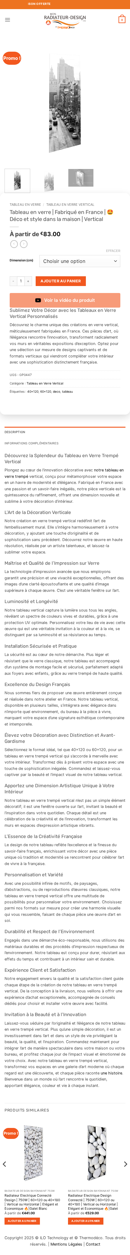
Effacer (113, 251)
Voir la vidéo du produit (69, 300)
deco (56, 391)
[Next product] (14, 244)
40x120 (32, 391)
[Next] (115, 103)
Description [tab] (15, 432)
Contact (93, 1244)
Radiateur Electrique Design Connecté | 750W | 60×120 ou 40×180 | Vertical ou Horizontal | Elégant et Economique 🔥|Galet (93, 1201)
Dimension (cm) (21, 260)
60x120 (45, 391)
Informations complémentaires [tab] (31, 443)
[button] (7, 19)
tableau (67, 391)
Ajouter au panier (61, 281)
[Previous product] (24, 244)
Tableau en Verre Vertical (70, 204)
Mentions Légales (66, 1244)
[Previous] (14, 103)
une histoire (111, 1073)
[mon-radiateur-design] (65, 19)
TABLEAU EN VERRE (25, 204)
